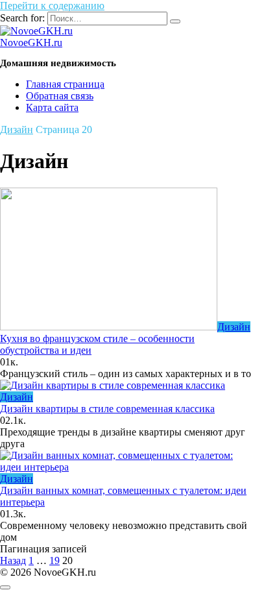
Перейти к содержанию (52, 5)
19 (54, 560)
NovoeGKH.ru (31, 42)
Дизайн (16, 129)
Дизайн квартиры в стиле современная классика (107, 408)
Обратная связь (59, 95)
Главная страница (65, 84)
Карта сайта (52, 107)
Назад (13, 560)
